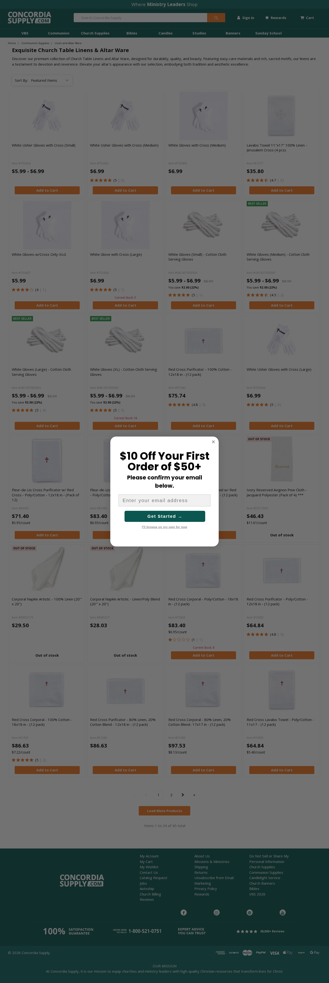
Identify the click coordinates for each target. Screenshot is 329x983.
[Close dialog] (213, 442)
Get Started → (165, 516)
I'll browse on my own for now (164, 527)
